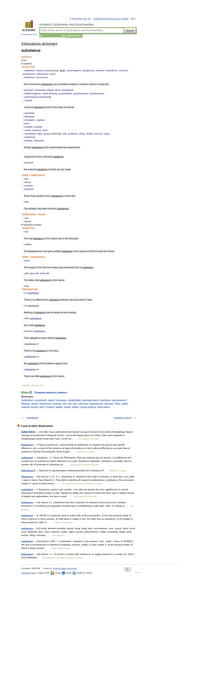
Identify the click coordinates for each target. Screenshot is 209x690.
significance (45, 403)
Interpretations (73, 35)
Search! (130, 30)
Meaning (25, 403)
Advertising (72, 568)
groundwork (40, 400)
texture (34, 407)
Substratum (27, 400)
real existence (119, 400)
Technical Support (60, 568)
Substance (27, 444)
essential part (96, 403)
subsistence (32, 417)
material (25, 407)
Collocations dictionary (52, 35)
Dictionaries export (28, 573)
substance (27, 457)
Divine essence (88, 407)
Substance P (28, 470)
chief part (83, 403)
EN (132, 19)
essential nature (90, 400)
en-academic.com (29, 34)
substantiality (74, 400)
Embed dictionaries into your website (111, 19)
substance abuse (122, 417)
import (35, 403)
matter (124, 403)
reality (51, 400)
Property (50, 407)
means (67, 407)
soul (75, 403)
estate (75, 407)
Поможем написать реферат (50, 392)
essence (57, 403)
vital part (108, 403)
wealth (59, 407)
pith (64, 403)
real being (105, 400)
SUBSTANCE (28, 431)
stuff (41, 407)
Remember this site (81, 19)
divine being (103, 407)
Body (117, 403)
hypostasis (60, 400)
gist (69, 403)
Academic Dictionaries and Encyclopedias (66, 24)
